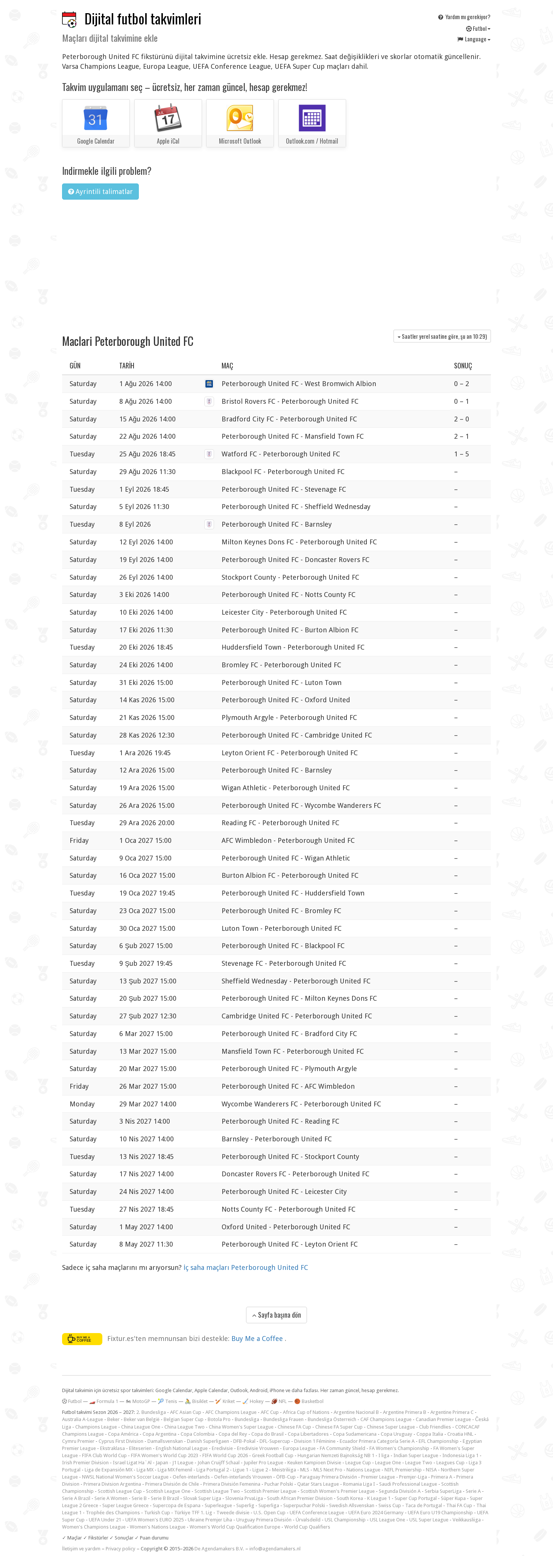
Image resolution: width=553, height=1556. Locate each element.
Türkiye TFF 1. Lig (193, 1512)
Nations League (363, 1470)
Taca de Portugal (423, 1505)
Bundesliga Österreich (332, 1419)
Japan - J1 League (174, 1462)
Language (476, 39)
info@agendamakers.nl (275, 1548)
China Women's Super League (241, 1427)
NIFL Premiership (403, 1470)
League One (388, 1462)
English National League (182, 1448)
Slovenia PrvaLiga (244, 1498)
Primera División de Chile (172, 1484)
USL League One (387, 1520)
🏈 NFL (279, 1401)
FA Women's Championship (399, 1448)
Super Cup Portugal (416, 1498)
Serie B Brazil (165, 1498)
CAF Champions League (386, 1419)
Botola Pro (219, 1419)
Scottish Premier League (270, 1491)
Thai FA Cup (459, 1505)
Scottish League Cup (120, 1491)
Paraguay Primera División (328, 1477)
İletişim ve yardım (81, 1548)
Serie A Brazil (76, 1498)
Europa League (299, 1448)
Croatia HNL (460, 1434)
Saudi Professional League (408, 1484)
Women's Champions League (94, 1527)
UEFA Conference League (317, 1512)
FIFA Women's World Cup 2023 (164, 1455)
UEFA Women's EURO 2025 (154, 1520)
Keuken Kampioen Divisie (314, 1462)
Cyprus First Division (121, 1441)
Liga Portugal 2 (212, 1470)
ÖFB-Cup (286, 1477)
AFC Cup (270, 1412)
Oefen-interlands (191, 1477)
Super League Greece (125, 1505)
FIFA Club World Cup (104, 1455)
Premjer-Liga (413, 1477)
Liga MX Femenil (175, 1470)
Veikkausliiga (467, 1520)
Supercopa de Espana (177, 1505)
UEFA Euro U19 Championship (440, 1512)
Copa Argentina (159, 1434)
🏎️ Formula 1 (103, 1401)
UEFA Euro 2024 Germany (376, 1512)
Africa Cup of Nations (306, 1412)
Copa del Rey (233, 1434)
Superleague (218, 1505)
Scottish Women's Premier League (338, 1491)
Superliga (268, 1505)
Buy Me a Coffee (258, 1338)
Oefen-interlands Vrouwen (243, 1477)
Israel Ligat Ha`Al (132, 1462)
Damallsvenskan (165, 1441)
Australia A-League (82, 1419)
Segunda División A (400, 1491)
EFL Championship (439, 1441)
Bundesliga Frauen (283, 1419)
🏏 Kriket (225, 1401)
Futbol (480, 28)
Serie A (473, 1491)
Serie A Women (111, 1498)
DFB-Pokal (244, 1441)
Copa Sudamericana (355, 1434)
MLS (304, 1470)
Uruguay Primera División (264, 1520)
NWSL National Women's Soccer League (125, 1477)
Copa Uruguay (396, 1434)
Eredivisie (222, 1448)
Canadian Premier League (443, 1419)
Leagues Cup (450, 1462)
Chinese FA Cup (294, 1427)
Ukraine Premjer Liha (210, 1520)
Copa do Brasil (267, 1434)
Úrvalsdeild (308, 1520)
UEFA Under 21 (105, 1520)
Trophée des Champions (113, 1512)
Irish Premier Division (85, 1462)
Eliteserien (140, 1448)
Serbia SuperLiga (443, 1491)
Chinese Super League (391, 1427)
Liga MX (145, 1470)
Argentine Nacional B (356, 1412)
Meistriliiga (284, 1470)
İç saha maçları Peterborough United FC (246, 1267)
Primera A (441, 1477)
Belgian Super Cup (184, 1419)
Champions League (96, 1427)
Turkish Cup (157, 1512)
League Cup (358, 1462)
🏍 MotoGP (138, 1401)
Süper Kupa (453, 1498)
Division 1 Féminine (315, 1441)
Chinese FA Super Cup (339, 1427)
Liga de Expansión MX (108, 1470)
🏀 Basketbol (309, 1401)
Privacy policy (120, 1548)
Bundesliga (247, 1419)
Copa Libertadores (308, 1434)
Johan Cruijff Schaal (219, 1462)
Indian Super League (415, 1455)
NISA (431, 1470)
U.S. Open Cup (270, 1512)
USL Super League (428, 1520)
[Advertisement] (276, 262)
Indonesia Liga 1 (460, 1455)
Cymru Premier (78, 1441)
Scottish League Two (217, 1491)
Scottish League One (168, 1491)
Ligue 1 (240, 1470)
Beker (113, 1419)
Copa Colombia (197, 1434)
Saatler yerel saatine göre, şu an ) (444, 336)
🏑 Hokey (253, 1401)
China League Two (184, 1427)
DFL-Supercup (275, 1441)
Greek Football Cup (272, 1455)
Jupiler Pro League (263, 1462)
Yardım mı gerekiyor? (467, 16)
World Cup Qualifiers (307, 1527)
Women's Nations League (157, 1527)
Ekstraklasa (112, 1448)
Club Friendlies (435, 1427)
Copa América (123, 1434)
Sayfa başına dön (279, 1315)
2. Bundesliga (151, 1412)
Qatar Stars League (318, 1484)
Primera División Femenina (231, 1484)
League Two (418, 1462)
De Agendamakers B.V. (219, 1548)
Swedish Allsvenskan (351, 1505)
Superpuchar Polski (304, 1505)
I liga (383, 1455)
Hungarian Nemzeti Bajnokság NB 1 (336, 1455)
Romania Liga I (359, 1484)
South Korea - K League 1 (363, 1498)
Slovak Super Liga (202, 1498)
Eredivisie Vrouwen (258, 1448)
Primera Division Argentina (112, 1484)
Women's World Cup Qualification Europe (235, 1527)
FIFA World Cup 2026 (225, 1455)
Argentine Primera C (452, 1412)
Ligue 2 (260, 1470)
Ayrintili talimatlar (103, 191)
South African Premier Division (300, 1498)
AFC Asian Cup (185, 1412)
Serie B (139, 1498)
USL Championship (345, 1520)
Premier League (378, 1477)
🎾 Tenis (167, 1401)
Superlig (245, 1505)
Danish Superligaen (208, 1441)
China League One (140, 1427)
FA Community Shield (342, 1448)
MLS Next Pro (327, 1470)
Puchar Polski (278, 1484)
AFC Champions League (231, 1412)
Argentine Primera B (404, 1412)
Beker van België (142, 1419)
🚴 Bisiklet (196, 1401)
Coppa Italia (429, 1434)
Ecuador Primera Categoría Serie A (377, 1441)
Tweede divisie (232, 1512)
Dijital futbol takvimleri (143, 18)
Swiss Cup (389, 1505)
